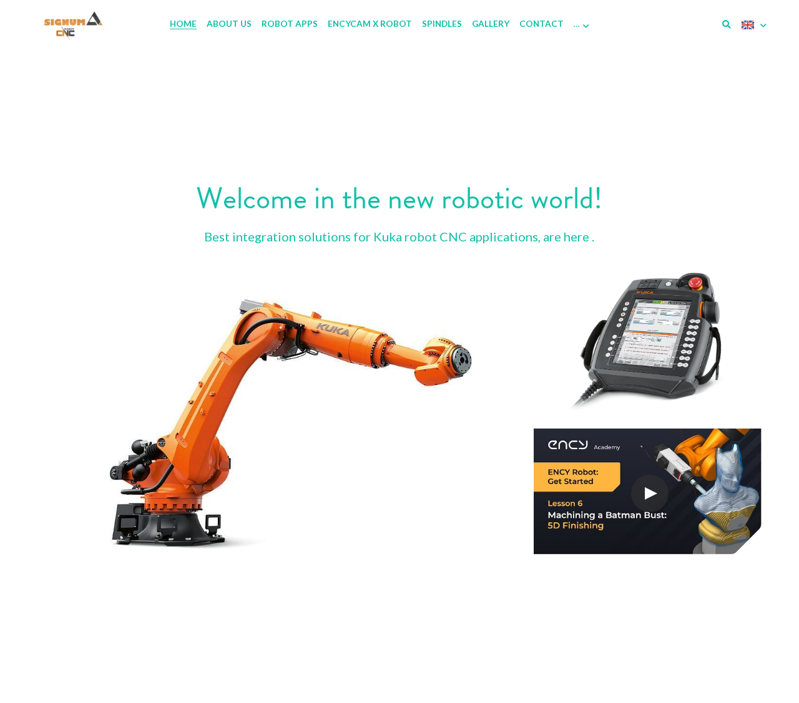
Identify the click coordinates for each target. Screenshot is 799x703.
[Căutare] (726, 25)
